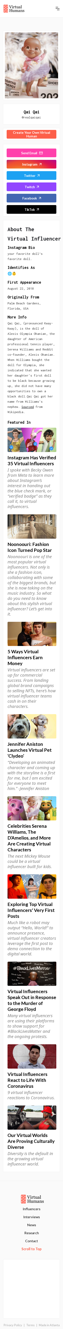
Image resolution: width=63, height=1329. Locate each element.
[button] (57, 8)
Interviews (31, 1217)
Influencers (31, 1209)
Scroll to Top (31, 1249)
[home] (14, 9)
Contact (31, 1241)
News (31, 1225)
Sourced (28, 407)
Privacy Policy (13, 1325)
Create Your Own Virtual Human (31, 134)
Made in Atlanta (49, 1325)
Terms (30, 1325)
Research (31, 1233)
